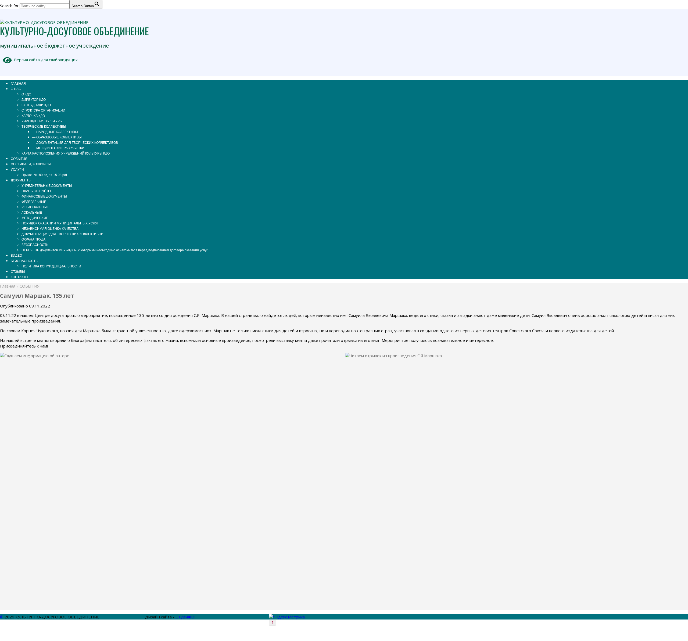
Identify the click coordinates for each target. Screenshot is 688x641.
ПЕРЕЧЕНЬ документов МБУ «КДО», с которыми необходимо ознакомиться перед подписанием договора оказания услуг (114, 250)
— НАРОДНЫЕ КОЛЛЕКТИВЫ (55, 132)
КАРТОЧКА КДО (33, 116)
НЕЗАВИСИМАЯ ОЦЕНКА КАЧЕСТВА (50, 229)
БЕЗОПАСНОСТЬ (35, 245)
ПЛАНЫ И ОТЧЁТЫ (36, 191)
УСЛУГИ (17, 169)
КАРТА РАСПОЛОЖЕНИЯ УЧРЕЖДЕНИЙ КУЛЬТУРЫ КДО (66, 153)
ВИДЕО (16, 255)
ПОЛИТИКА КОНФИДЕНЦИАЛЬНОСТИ (51, 266)
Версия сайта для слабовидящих (45, 59)
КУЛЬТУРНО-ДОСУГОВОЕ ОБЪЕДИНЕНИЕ (74, 31)
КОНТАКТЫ (19, 277)
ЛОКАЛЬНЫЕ (32, 212)
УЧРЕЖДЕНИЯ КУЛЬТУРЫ (42, 121)
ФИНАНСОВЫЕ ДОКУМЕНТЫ (44, 196)
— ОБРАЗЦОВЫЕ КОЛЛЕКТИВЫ (57, 137)
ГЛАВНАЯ (18, 83)
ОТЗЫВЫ (18, 272)
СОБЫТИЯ (19, 159)
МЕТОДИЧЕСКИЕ (35, 218)
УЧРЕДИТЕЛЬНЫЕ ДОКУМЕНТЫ (47, 186)
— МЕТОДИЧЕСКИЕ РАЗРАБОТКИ (58, 148)
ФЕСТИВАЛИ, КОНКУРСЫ (31, 164)
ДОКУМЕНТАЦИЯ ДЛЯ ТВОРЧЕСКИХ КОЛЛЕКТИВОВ (62, 234)
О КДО (26, 94)
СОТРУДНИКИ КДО (36, 105)
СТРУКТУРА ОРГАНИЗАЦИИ (43, 110)
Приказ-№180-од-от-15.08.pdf (44, 175)
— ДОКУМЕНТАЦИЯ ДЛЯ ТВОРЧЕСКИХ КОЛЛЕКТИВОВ (75, 143)
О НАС (16, 89)
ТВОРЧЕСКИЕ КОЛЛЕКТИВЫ (44, 126)
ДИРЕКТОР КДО (34, 100)
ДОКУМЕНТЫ (21, 180)
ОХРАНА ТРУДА (33, 239)
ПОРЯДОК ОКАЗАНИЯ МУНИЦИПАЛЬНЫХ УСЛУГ (60, 223)
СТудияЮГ (185, 616)
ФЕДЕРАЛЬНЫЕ (34, 202)
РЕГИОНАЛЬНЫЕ (35, 207)
